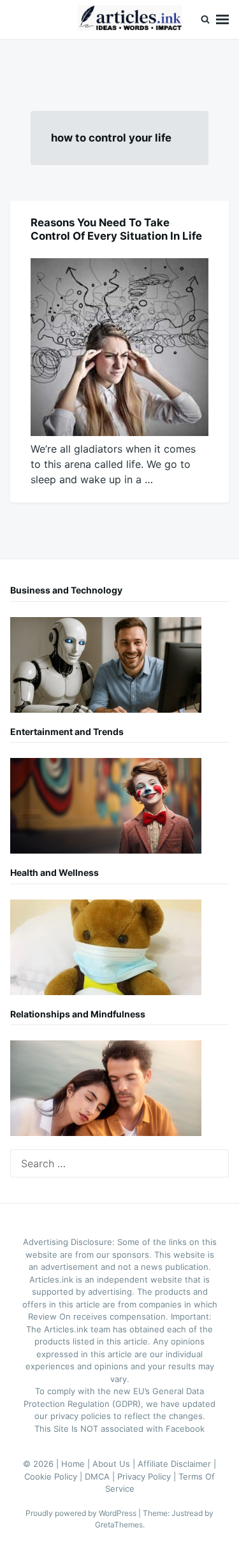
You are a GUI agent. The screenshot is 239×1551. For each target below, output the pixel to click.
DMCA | (101, 1476)
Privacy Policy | (147, 1476)
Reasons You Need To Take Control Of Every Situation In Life (116, 229)
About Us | (115, 1464)
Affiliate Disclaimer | (177, 1464)
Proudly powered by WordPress (81, 1513)
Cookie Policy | (54, 1476)
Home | (76, 1464)
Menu (222, 19)
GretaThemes (119, 1524)
